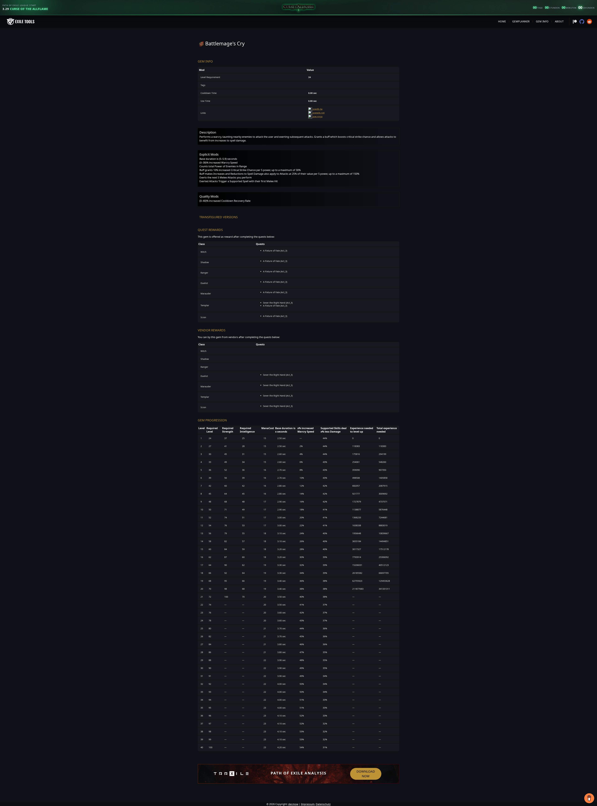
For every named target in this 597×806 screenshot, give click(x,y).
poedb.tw (317, 109)
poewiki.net (318, 112)
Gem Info (542, 21)
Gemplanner (521, 21)
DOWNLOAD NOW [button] (365, 773)
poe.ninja (317, 116)
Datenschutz (323, 804)
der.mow (293, 804)
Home (502, 21)
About (559, 21)
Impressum (308, 804)
